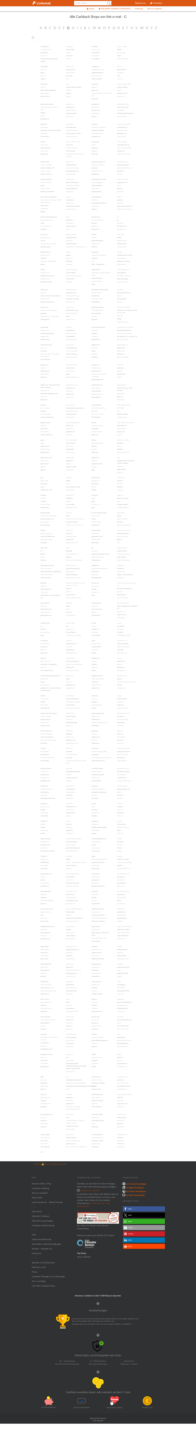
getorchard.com (71, 371)
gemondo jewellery (122, 279)
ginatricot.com (96, 477)
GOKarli (43, 695)
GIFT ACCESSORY (71, 440)
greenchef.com (70, 958)
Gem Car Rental (70, 272)
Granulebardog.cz (46, 891)
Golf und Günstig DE (47, 737)
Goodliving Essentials (98, 774)
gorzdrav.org (95, 812)
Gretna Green (45, 981)
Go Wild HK (44, 640)
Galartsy (68, 93)
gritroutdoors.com (46, 1008)
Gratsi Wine (95, 894)
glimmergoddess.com (72, 554)
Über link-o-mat (39, 1267)
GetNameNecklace (71, 365)
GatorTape (120, 203)
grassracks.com (70, 903)
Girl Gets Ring (70, 504)
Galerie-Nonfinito (122, 87)
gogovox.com (96, 688)
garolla (43, 185)
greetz (119, 970)
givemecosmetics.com (47, 519)
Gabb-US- (44, 69)
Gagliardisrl (120, 72)
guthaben (120, 1123)
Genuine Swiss (70, 319)
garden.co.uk (70, 162)
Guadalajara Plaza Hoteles (74, 1080)
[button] (144, 1208)
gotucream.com (45, 845)
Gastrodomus (70, 200)
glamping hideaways (47, 539)
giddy (42, 443)
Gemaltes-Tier (70, 279)
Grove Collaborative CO (124, 1020)
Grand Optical (70, 877)
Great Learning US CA (98, 915)
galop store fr (70, 104)
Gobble (94, 653)
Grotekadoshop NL (123, 1005)
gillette (43, 487)
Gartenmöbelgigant (97, 182)
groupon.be (95, 1020)
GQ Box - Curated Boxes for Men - (76, 862)
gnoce (42, 635)
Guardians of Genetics (98, 1083)
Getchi (94, 351)
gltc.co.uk (69, 612)
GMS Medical (121, 617)
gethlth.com (120, 354)
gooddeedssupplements (73, 771)
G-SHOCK (95, 46)
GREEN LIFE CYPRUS (123, 929)
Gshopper (95, 1060)
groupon (43, 1026)
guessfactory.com (46, 1097)
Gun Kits (43, 1117)
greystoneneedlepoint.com (48, 991)
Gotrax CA (120, 833)
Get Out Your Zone (46, 345)
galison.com (120, 96)
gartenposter (95, 188)
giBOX (42, 440)
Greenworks (95, 970)
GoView (119, 848)
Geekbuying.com (46, 252)
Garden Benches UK (123, 145)
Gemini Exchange (97, 278)
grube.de (94, 1046)
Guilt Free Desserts (97, 1094)
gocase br (43, 667)
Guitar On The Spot (97, 1100)
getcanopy (95, 348)
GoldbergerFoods (97, 705)
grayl (42, 915)
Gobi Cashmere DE (123, 643)
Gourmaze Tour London (48, 851)
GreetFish (120, 964)
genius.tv (119, 295)
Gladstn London (96, 522)
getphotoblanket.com (72, 377)
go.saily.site (44, 646)
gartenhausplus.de (71, 188)
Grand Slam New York (72, 883)
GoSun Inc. (120, 816)
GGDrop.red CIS (122, 417)
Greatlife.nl (44, 929)
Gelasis (43, 269)
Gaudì (42, 223)
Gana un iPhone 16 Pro (73, 141)
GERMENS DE (45, 339)
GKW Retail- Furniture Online (75, 519)
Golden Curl (120, 702)
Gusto (93, 1123)
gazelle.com (95, 226)
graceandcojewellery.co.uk (99, 859)
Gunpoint (43, 1126)
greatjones (120, 921)
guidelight (44, 1106)
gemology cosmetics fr (123, 275)
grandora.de (120, 877)
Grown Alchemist (71, 1037)
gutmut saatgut (45, 1134)
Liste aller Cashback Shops (43, 1286)
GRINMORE (120, 987)
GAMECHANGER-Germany (125, 113)
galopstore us (96, 107)
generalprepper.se (71, 289)
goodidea (69, 780)
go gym (119, 623)
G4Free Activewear (122, 58)
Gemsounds (44, 289)
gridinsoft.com (45, 994)
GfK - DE (94, 411)
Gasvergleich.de (96, 197)
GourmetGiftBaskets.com (99, 838)
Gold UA (94, 699)
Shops (91, 9)
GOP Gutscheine (122, 786)
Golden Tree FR (45, 725)
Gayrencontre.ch (71, 226)
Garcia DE (95, 154)
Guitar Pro (95, 1103)
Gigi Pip (94, 466)
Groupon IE (69, 1020)
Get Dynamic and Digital (124, 333)
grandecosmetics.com (98, 886)
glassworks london (122, 536)
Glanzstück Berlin (71, 536)
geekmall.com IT (45, 255)
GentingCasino (45, 319)
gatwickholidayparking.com (49, 217)
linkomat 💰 (38, 1164)
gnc (42, 626)
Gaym (68, 217)
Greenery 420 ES (97, 952)
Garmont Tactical (46, 182)
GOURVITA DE (96, 841)
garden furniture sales (123, 154)
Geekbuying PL (121, 246)
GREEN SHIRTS (45, 949)
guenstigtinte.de (122, 1089)
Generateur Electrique (72, 295)
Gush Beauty (95, 1117)
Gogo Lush (95, 682)
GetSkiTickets (121, 374)
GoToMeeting (96, 830)
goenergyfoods (45, 685)
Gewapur (43, 411)
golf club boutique (122, 719)
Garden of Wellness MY (48, 168)
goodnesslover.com (123, 768)
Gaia (118, 75)
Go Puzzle (120, 629)
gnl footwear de (45, 632)
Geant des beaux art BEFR (48, 243)
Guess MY (44, 1094)
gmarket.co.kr (121, 611)
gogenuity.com (70, 685)
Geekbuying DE (121, 243)
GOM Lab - (120, 734)
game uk (94, 116)
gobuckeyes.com (46, 661)
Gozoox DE (44, 868)
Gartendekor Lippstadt (73, 185)
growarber (44, 1034)
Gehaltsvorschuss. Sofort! (124, 255)
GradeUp (120, 856)
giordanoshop (45, 507)
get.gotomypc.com (71, 357)
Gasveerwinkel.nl (71, 209)
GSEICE (94, 1054)
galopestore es (70, 107)
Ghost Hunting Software (73, 422)
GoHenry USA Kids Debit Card (126, 682)
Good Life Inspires (122, 754)
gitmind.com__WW (123, 498)
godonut (119, 664)
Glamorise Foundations (124, 525)
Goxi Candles (45, 865)
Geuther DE (120, 399)
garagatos (94, 151)
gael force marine (97, 75)
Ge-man (43, 240)
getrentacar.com (96, 371)
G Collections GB (46, 49)
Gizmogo (68, 512)
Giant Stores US (121, 425)
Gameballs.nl (121, 110)
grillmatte (94, 987)
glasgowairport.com (72, 542)
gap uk (94, 145)
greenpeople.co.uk (71, 973)
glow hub (120, 591)
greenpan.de (70, 964)
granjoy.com (121, 886)
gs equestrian (70, 1060)
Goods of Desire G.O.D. (124, 780)
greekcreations (70, 932)
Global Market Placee (123, 560)
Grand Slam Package (72, 886)
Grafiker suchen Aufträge (124, 862)
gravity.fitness (121, 894)
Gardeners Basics (71, 165)
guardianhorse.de (97, 1080)
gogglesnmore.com (97, 675)
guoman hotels (70, 1129)
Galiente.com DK (122, 93)
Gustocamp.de (121, 1117)
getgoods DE (121, 348)
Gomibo (43, 748)
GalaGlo (68, 90)
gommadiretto (45, 751)
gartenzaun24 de (122, 182)
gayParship (69, 220)
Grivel (68, 1002)
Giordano (120, 483)
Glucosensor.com (97, 609)
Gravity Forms (96, 903)
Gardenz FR (120, 171)
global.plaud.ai (70, 571)
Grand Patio (69, 880)
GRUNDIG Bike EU (123, 1043)
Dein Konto (37, 1212)
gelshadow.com (45, 279)
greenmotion (44, 967)
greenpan (43, 976)
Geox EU (119, 316)
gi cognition (95, 428)
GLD (118, 542)
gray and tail (120, 903)
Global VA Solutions (47, 574)
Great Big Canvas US (72, 921)
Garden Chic (121, 151)
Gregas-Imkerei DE (122, 973)
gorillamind (69, 803)
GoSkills (119, 803)
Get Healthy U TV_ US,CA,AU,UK (127, 336)
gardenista (95, 168)
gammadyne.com (46, 148)
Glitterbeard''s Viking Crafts (74, 560)
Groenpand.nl (70, 1008)
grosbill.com (120, 999)
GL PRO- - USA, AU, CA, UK (74, 525)
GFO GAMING (96, 417)
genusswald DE (96, 313)
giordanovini (70, 495)
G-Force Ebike (70, 49)
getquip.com (95, 365)
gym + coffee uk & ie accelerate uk (76, 1146)
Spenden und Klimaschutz (43, 1263)
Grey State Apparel (46, 984)
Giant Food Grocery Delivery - (126, 422)
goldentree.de (96, 716)
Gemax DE (69, 282)
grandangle (95, 883)
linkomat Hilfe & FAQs (41, 1184)
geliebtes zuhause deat (47, 275)
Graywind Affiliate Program (74, 909)
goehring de (44, 679)
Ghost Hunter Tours (46, 434)
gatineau (94, 209)
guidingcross (70, 1103)
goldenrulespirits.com (98, 713)
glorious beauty (70, 594)
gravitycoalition (121, 897)
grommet (94, 1002)
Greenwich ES (96, 967)
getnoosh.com (70, 368)
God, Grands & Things (72, 670)
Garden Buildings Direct (124, 148)
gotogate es (69, 830)
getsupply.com (70, 388)
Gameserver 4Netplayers (99, 127)
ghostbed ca (69, 428)
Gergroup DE (44, 336)
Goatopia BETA (96, 646)
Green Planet (44, 946)
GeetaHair (95, 258)
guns (67, 1117)
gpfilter (68, 859)
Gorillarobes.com (71, 806)
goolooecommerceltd (98, 789)
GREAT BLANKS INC (98, 909)
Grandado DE (96, 877)
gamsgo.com (44, 154)
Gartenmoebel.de (97, 185)
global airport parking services (100, 554)
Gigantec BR (70, 457)
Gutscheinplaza (45, 1137)
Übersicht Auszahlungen (42, 1221)
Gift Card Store (70, 443)
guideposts (69, 1097)
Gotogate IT (69, 833)
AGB (34, 1235)
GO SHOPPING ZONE (124, 635)
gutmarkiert (120, 1126)
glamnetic (120, 522)
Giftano (94, 440)
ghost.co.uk (69, 425)
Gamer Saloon (45, 136)
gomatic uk (120, 743)
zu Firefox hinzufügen (136, 1191)
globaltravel (120, 565)
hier (113, 1321)
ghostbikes (69, 434)
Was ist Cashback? (154, 9)
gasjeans (43, 211)
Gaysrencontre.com (97, 220)
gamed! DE (44, 124)
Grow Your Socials (122, 1029)
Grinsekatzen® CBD (123, 991)
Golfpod (94, 734)
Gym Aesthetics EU (97, 1134)
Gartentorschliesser (123, 179)
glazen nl (119, 539)
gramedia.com (45, 886)
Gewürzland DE (96, 405)
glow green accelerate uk (124, 588)
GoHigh (119, 685)
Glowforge (44, 606)
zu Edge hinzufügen (135, 1188)
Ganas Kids (69, 145)
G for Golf (44, 55)
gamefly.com (44, 127)
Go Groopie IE (96, 635)
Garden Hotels (45, 162)
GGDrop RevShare (122, 414)
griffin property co (71, 987)
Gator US (120, 197)
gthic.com (44, 1080)
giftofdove (120, 443)
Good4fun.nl (44, 771)
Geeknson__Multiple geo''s (48, 261)
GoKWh (43, 702)
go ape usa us (70, 629)
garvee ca (120, 188)
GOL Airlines (44, 705)
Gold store (95, 695)
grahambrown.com (46, 874)
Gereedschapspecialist (47, 333)
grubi (118, 1034)
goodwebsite (70, 786)
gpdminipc (69, 856)
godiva (119, 658)
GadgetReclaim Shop (98, 69)
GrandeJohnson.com (123, 874)
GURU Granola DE (97, 1114)
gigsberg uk (120, 466)
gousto (94, 845)
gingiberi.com (96, 480)
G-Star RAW (95, 55)
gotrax (119, 830)
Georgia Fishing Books (124, 307)
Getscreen (120, 365)
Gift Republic (70, 449)
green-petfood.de (71, 946)
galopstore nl (70, 116)
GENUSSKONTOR (97, 310)
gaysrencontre (96, 217)
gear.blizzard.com (71, 237)
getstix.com (44, 396)
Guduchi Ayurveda (122, 1083)
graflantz (119, 865)
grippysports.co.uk (46, 1002)
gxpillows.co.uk (70, 1143)
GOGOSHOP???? (97, 685)
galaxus (68, 96)
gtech (42, 1077)
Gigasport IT (95, 457)
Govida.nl (120, 845)
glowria (68, 606)
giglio (93, 470)
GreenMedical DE (46, 964)
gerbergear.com (45, 330)
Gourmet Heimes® (71, 841)
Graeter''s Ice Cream (123, 859)
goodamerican (45, 774)
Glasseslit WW (96, 539)
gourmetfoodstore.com (73, 848)
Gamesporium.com (97, 133)
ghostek (94, 422)
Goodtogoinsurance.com (48, 798)
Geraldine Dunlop (122, 322)
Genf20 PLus (95, 295)
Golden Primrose (46, 719)
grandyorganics (121, 883)
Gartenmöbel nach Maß (99, 179)
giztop (68, 516)
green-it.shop (44, 958)
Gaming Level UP (122, 127)
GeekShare (69, 261)
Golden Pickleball (46, 716)
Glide (67, 548)
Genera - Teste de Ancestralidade (50, 295)
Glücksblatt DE (70, 615)
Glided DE (69, 551)
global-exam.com (71, 565)
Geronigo (69, 327)
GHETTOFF (44, 428)
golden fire (120, 705)
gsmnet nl (120, 1060)
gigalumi (43, 470)
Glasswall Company (123, 533)
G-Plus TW (69, 55)
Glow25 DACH (45, 603)
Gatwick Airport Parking (124, 209)
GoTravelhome (121, 824)
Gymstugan (120, 1140)
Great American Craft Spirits (74, 918)
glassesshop (95, 542)
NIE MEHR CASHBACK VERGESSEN (115, 9)
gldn (42, 551)
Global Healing (121, 557)
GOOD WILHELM (46, 768)
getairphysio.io (96, 345)
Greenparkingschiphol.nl (73, 970)
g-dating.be (69, 46)
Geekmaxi (44, 258)
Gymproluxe (95, 1146)
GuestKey (43, 1100)
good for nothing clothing (99, 751)
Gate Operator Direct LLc (99, 203)
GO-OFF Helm (45, 643)
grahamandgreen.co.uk (124, 868)
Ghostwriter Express (98, 425)
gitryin (119, 501)
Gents (68, 316)
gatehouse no (96, 206)
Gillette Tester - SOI (46, 490)
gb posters (120, 223)
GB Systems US (121, 226)
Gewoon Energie (45, 414)
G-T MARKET (96, 58)
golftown (119, 731)
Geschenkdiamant (71, 339)
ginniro (94, 487)
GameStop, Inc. (96, 136)
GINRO (94, 490)
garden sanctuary (46, 171)
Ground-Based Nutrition (48, 1020)
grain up (43, 880)
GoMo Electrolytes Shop (48, 757)
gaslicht (68, 197)
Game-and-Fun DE (122, 107)
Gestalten (94, 333)
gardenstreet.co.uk (122, 162)
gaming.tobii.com (122, 130)
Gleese (43, 557)
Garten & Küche (45, 188)
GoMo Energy (45, 760)
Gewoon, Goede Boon (47, 417)
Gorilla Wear (44, 816)
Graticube (95, 891)
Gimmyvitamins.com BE (73, 487)
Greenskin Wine (71, 976)
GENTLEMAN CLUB (72, 310)
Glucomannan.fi (96, 603)
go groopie (95, 632)
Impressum (36, 1253)
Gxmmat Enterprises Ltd (73, 1140)
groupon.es (95, 1029)
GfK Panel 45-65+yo (98, 414)
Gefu (93, 261)
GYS (42, 1152)
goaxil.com (95, 650)
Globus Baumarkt (46, 589)
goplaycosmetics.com (123, 789)
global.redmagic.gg (71, 574)
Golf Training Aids (46, 731)
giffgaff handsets (45, 449)
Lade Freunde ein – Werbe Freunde (47, 1202)
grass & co (44, 903)
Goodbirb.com (45, 777)
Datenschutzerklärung (41, 1240)
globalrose (95, 574)
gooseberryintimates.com (99, 792)
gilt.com (68, 483)
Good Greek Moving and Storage (101, 757)
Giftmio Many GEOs (123, 440)
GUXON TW (44, 1143)
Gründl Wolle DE (122, 1046)
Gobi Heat (120, 650)
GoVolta (119, 851)
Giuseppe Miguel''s (122, 504)
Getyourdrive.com (97, 385)
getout (68, 374)
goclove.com (70, 667)
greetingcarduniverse (123, 967)
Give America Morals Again (49, 516)
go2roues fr (44, 653)
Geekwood (95, 252)
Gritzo (68, 999)
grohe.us (94, 999)
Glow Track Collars (122, 597)
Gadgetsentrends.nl (97, 72)
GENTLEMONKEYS (72, 313)
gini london (95, 483)
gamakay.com (96, 110)
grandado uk (95, 880)
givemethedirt (45, 522)
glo (92, 548)
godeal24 (94, 667)
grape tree (44, 894)
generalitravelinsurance (47, 302)
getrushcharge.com (97, 379)
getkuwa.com (45, 365)
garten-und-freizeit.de (72, 182)
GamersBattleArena (72, 130)
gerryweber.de (70, 330)
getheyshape (121, 351)
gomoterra (69, 751)
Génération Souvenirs (72, 299)
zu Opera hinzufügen (135, 1195)
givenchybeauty (45, 525)
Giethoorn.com (45, 446)
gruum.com (69, 1054)
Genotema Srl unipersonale (49, 310)
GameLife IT (44, 133)
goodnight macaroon (123, 771)
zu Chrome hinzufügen (136, 1184)
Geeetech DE (95, 243)
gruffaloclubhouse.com (124, 1040)
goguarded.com (121, 675)
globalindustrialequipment (99, 568)
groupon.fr (120, 1016)
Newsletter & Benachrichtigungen (46, 1244)
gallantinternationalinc (47, 104)
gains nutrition (45, 93)
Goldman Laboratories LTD (100, 722)
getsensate (120, 368)
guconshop (120, 1080)
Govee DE (120, 841)
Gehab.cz (120, 252)
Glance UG (69, 533)
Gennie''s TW (44, 307)
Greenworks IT (96, 976)
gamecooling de (122, 116)
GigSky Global (121, 469)
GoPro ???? (120, 795)
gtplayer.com (44, 1086)
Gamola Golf (44, 151)
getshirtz (119, 371)
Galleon (43, 112)
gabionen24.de (70, 69)
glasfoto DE (69, 539)
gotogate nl (95, 821)
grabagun (69, 868)
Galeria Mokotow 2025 (124, 84)
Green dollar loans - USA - (99, 938)
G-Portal (68, 58)
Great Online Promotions (99, 918)
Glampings (44, 542)
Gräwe (119, 900)
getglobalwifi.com (122, 345)
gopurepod (44, 803)
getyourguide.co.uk (97, 394)
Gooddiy (68, 774)
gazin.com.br (95, 229)
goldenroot (69, 725)
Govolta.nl (44, 856)
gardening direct (71, 174)
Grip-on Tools (45, 999)
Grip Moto (120, 994)
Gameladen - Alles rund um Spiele (51, 130)
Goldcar (94, 708)
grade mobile (95, 868)
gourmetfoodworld (71, 851)
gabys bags (69, 75)
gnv (67, 626)
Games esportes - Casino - (74, 133)
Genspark (43, 313)
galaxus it (94, 87)
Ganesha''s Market (71, 148)
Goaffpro (69, 640)
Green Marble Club (123, 935)
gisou (93, 507)
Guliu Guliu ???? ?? (122, 1103)
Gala (67, 84)
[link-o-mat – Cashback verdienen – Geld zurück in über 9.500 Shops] (41, 2)
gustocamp (95, 1126)
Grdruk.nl (69, 915)
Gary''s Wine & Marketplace (49, 197)
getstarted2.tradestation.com (49, 393)
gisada (93, 498)
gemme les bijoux (97, 281)
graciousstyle (95, 865)
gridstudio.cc (70, 981)
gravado (94, 897)
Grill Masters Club (71, 991)
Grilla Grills (69, 994)
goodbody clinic (45, 780)
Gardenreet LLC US (97, 171)
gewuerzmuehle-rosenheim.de (75, 408)
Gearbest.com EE (71, 243)
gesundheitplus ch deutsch (125, 327)
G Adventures (45, 46)
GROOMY (95, 1008)
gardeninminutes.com (98, 165)
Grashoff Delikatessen (47, 900)
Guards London (96, 1089)
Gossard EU (120, 812)
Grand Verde (95, 874)
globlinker (44, 583)
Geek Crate (120, 234)
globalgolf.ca (95, 565)
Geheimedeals (121, 258)
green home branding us (124, 926)
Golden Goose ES (122, 708)
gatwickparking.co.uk (47, 220)
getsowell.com (45, 390)
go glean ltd (95, 629)
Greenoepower (45, 970)
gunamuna (44, 1120)
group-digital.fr (45, 1023)
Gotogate (69, 827)
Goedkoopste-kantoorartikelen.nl (50, 675)
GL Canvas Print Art (72, 522)
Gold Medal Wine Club (73, 702)
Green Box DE (96, 926)
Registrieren (140, 3)
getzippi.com (121, 393)
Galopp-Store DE (71, 113)
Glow (93, 595)
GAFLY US (120, 66)
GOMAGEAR (121, 737)
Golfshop (94, 740)
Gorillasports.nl (70, 812)
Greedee (68, 929)
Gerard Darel (44, 327)
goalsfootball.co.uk (71, 653)
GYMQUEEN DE (122, 1134)
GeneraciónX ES (45, 299)
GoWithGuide (45, 862)
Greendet (94, 946)
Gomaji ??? (120, 740)
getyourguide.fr (121, 385)
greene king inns (96, 949)
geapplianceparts (46, 246)
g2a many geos (121, 52)
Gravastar (94, 900)
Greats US (44, 935)
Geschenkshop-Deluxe (98, 327)
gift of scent (69, 446)
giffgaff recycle (45, 452)
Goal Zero (69, 646)
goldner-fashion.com (123, 713)
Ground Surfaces (46, 1016)
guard (68, 1089)
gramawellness (45, 883)
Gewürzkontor (70, 417)
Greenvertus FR (96, 964)
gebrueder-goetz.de (97, 240)
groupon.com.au (97, 1026)
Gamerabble (69, 124)
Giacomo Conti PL (97, 431)
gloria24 (68, 591)
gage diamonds (121, 69)
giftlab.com (95, 452)
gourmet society (71, 845)
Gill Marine (44, 483)
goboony (43, 658)
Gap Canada (95, 141)
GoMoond (69, 748)
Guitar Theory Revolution (124, 1094)
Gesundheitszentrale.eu (124, 330)
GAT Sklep (95, 200)
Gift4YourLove (70, 452)
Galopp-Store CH (71, 110)
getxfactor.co (70, 397)
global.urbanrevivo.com (73, 577)
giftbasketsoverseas (97, 443)
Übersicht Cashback (40, 1216)
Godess (94, 670)
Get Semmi (44, 351)
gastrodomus (70, 203)
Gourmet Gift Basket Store (74, 838)
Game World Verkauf (123, 104)
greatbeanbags (121, 915)
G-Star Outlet (96, 52)
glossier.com (95, 583)
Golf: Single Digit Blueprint (48, 740)
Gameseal (94, 124)
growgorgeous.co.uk (47, 1049)
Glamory (43, 530)
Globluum (44, 586)
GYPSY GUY (120, 1143)
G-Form (68, 52)
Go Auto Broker (71, 632)
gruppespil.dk (45, 1066)
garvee (119, 185)
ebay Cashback (83, 1257)
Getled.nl (43, 368)
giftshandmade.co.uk (123, 452)
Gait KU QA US (45, 96)
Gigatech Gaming (97, 463)
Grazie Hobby (70, 912)
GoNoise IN (95, 748)
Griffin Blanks (70, 984)
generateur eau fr (71, 292)
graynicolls (44, 918)
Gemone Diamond (122, 282)
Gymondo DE (96, 1143)
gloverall (94, 589)
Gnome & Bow (70, 623)
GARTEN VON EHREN (47, 191)
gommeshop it (45, 754)
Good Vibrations (122, 760)
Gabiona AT (69, 66)
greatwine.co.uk (45, 938)
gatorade (119, 200)
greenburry (69, 952)
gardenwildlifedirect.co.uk (125, 168)
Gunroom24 (70, 1114)
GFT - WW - (120, 408)
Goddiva (94, 661)
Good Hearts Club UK (98, 760)
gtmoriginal (44, 1083)
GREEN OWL (121, 938)
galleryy (43, 116)
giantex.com (120, 431)
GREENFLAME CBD (98, 958)
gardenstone (95, 174)
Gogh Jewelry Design (98, 679)
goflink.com (69, 675)
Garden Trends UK (46, 174)
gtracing (43, 1089)
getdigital (94, 354)
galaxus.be (95, 90)
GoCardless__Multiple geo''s (49, 664)
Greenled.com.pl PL (123, 958)
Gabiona (43, 75)
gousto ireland (96, 848)
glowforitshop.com (46, 609)
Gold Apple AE (45, 708)
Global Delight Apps (98, 557)
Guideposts (69, 1100)
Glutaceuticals (96, 615)
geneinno (43, 292)
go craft (94, 626)
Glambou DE (95, 525)
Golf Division (121, 722)
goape (93, 640)
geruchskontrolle (71, 333)
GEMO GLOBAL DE (123, 269)
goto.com (69, 824)
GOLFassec (44, 743)
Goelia (42, 682)
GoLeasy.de (120, 716)
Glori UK (68, 588)
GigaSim (68, 463)
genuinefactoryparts (98, 307)
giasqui (119, 434)
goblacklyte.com (122, 653)
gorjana (68, 816)
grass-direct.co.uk (71, 891)
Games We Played (71, 136)
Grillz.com (95, 991)
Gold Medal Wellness (72, 699)
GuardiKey (95, 1086)
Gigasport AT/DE (71, 466)
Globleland (120, 577)
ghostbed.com (70, 431)
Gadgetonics (95, 66)
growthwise (69, 1046)
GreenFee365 (96, 955)
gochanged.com (71, 658)
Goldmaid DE (96, 719)
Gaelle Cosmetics (97, 79)
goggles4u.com (70, 688)
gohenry (119, 679)
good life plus (121, 757)
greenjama (120, 952)
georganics (95, 319)
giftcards (94, 446)
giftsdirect (120, 449)
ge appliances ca (45, 237)
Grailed (43, 877)
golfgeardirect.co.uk (72, 743)
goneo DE (69, 757)
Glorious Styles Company (73, 597)
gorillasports (69, 809)
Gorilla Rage (44, 812)
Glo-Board (95, 551)
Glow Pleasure (121, 594)
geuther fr (43, 405)
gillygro (68, 480)
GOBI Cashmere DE (123, 646)
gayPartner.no (70, 223)
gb (118, 217)
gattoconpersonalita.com (124, 206)
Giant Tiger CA (121, 428)
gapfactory (95, 148)
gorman (94, 803)
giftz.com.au (44, 460)
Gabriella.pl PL (70, 72)
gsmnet (94, 1066)
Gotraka (119, 821)
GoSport (119, 809)
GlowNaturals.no (46, 612)
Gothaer (43, 824)
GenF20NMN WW (97, 299)
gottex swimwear (46, 838)
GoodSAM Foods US (47, 789)
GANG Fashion (70, 151)
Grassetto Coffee (71, 897)
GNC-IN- (43, 629)
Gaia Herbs (44, 84)
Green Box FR (96, 929)
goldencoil (69, 719)
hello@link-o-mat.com (89, 1191)
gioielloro (120, 480)
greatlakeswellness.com (47, 926)
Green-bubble (45, 955)
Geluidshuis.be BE (46, 282)
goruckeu (94, 809)
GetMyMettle (45, 374)
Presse (34, 1272)
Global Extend (96, 560)
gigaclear (43, 466)
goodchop (69, 768)
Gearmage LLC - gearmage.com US (76, 246)
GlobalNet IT (95, 571)
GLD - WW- (44, 548)
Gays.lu (68, 229)
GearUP (94, 234)
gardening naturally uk (98, 162)
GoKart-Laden (45, 699)
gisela (93, 501)
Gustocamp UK (121, 1114)
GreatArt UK (121, 909)
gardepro (119, 174)
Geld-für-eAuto (45, 272)
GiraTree (68, 501)
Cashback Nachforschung (43, 1226)
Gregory (119, 976)
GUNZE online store (72, 1126)
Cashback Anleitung (40, 1188)
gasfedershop (45, 208)
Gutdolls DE (120, 1120)
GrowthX (94, 1034)
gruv (67, 1057)
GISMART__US (96, 504)
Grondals (94, 1005)
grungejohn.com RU (47, 1054)
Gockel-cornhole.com (72, 661)
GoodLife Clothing (97, 768)
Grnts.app (69, 1005)
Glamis (119, 516)
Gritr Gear (44, 1005)
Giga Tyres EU (45, 463)
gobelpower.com (122, 640)
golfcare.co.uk (70, 737)
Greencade (69, 955)
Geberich (94, 237)
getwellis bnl (70, 394)
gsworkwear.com (122, 1063)
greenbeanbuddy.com (72, 949)
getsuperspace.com (72, 385)
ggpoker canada (45, 422)
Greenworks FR (96, 973)
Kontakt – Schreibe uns (42, 1249)
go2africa (43, 650)
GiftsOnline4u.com (46, 457)
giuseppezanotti (45, 512)
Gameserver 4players (98, 130)
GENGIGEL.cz (96, 302)
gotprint (94, 833)
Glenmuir (43, 560)
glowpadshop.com (46, 615)
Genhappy (120, 289)
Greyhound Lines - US (47, 987)
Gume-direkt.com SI (46, 1114)
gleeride (43, 554)
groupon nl (69, 1026)
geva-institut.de (45, 408)
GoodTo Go (44, 795)
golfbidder (69, 734)
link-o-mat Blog (38, 1281)
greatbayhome (121, 912)
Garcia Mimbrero (122, 141)
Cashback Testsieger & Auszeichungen (48, 1277)
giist (42, 477)
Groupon (43, 1029)
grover (119, 1023)
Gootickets (95, 798)
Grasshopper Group (72, 900)
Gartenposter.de (96, 191)
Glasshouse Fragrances (124, 530)
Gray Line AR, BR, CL (47, 909)
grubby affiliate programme (100, 1040)
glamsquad (69, 530)
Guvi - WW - (44, 1140)
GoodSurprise (45, 792)
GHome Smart (45, 431)
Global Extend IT (122, 548)
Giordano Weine (45, 504)
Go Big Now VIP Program (73, 635)
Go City (94, 623)
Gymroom (120, 1137)
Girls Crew (95, 495)
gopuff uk (120, 798)
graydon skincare (46, 912)
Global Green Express (123, 554)
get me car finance (122, 339)
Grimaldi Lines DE (97, 994)
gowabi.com (44, 859)
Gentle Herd (69, 307)
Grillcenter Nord (96, 981)
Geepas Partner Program (99, 255)
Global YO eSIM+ (46, 577)
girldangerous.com (71, 507)
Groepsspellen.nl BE (72, 1011)
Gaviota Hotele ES (46, 226)
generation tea (70, 302)
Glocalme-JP (44, 592)
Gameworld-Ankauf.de (124, 124)
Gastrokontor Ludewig (72, 206)
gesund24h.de (96, 339)
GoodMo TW (96, 777)
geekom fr (69, 258)
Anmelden (157, 3)
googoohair (69, 798)
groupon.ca (95, 1023)
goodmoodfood (96, 780)
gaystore (94, 223)
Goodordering (121, 774)
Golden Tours (45, 722)
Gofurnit (68, 682)
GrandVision (121, 880)
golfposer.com (96, 737)
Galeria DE (95, 99)
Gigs (118, 457)
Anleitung (139, 9)
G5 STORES (44, 66)
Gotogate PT (95, 824)
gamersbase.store (71, 127)
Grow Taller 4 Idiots (123, 1026)
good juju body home (123, 751)
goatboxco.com (96, 643)
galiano (119, 90)
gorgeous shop (45, 806)
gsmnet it (120, 1057)
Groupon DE (70, 1016)
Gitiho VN (120, 495)
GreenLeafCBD (121, 955)
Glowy (68, 609)
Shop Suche (37, 1198)
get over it (44, 348)
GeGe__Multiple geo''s (98, 264)
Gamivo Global (121, 136)
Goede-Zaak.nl (121, 670)
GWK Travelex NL (71, 1137)
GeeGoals (94, 246)
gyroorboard (121, 1146)
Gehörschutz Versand (123, 261)
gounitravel (44, 848)
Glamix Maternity (122, 519)
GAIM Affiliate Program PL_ (49, 90)
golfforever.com (71, 740)
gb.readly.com (121, 229)
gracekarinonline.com (98, 862)
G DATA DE (44, 52)
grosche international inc (124, 1002)
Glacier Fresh (95, 516)
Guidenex (69, 1094)
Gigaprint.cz (69, 460)
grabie (93, 856)
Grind (119, 981)
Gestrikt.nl (95, 336)
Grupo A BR (44, 1063)
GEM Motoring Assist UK (73, 275)
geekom (43, 264)
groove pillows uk (97, 1011)
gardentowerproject (123, 165)
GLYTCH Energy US (123, 603)
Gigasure (94, 460)
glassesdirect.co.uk (97, 536)
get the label (69, 345)
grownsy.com (70, 1040)
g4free (119, 55)
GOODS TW (44, 786)
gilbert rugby (44, 480)
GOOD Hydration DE (123, 748)
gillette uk (69, 477)
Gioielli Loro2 (121, 477)
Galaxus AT (95, 84)
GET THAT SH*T (45, 359)
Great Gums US (96, 912)
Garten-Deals (70, 179)
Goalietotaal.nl (70, 650)
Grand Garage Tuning (72, 874)
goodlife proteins (97, 771)
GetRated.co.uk (96, 368)
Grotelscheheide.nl (122, 1008)
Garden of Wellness (46, 165)
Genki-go (120, 302)
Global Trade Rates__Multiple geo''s (51, 571)
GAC (67, 79)
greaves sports (70, 926)
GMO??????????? (122, 614)
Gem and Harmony (71, 269)
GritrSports (44, 1011)
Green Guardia (96, 941)
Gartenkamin (70, 191)
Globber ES (120, 568)
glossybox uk (95, 586)
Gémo (93, 284)
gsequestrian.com (97, 1057)
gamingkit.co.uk (122, 133)
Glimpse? (69, 557)
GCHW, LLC (44, 234)
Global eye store (122, 551)
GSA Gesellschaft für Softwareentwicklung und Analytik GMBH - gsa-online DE (76, 1066)
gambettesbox (96, 113)
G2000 (119, 49)
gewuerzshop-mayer (72, 411)
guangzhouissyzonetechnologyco (76, 1083)
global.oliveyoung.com (73, 568)
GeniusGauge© (121, 299)
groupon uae (95, 1016)
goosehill (94, 795)
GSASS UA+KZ (70, 1071)
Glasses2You (95, 533)
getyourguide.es (96, 397)
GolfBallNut (69, 731)
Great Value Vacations (98, 921)
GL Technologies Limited (99, 512)
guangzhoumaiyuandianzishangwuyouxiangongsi (80, 1086)
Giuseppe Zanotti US (123, 507)
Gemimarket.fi (96, 269)
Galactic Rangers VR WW (73, 87)
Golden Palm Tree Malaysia (49, 713)
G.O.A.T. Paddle (122, 46)
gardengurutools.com (72, 171)
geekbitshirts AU (122, 240)
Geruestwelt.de (70, 336)
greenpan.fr (69, 967)
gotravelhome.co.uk (123, 827)
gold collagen (70, 695)
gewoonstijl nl (70, 405)
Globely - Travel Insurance (125, 574)
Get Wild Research (71, 348)
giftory (119, 446)
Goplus (119, 792)
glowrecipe (69, 603)
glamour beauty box (47, 533)
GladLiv (94, 519)
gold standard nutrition (73, 708)
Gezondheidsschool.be (98, 408)
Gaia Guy (120, 79)
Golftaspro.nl (95, 743)
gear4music (69, 240)
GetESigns (95, 357)
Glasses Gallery (96, 530)
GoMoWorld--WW (71, 754)
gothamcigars (45, 830)
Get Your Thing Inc (71, 354)
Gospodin (120, 806)
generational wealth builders (100, 289)
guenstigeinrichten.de (123, 1086)
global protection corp (47, 565)
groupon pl (69, 1029)
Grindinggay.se (121, 984)
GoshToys (94, 816)
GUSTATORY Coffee (98, 1120)
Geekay (119, 237)
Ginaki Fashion (70, 490)
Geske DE (94, 330)
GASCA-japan (45, 205)
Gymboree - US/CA (97, 1140)
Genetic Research (97, 292)
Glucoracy (95, 606)
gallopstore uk (45, 119)
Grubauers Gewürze (97, 1037)
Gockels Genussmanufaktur (74, 664)
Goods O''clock (121, 777)
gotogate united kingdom (99, 827)
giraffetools (69, 498)
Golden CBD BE (122, 699)
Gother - (43, 833)
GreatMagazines (45, 932)
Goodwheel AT (70, 789)
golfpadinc (95, 731)
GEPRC (119, 319)
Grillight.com (95, 984)
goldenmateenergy (71, 722)
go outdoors (120, 626)
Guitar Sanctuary (97, 1106)
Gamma (43, 141)
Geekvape (69, 264)
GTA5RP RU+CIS (122, 1066)
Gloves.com (95, 592)
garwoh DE (120, 191)
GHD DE (43, 425)
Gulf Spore (120, 1100)
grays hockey (44, 921)
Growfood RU (45, 1043)
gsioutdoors (95, 1063)
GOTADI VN (44, 821)
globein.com (121, 571)
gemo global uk (121, 272)
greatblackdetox (122, 918)
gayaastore (44, 229)
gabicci (43, 72)
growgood (44, 1046)
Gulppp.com (121, 1106)
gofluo (68, 679)
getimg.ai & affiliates (123, 357)
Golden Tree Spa (71, 716)
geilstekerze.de (121, 264)
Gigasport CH (70, 470)
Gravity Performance (123, 891)
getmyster (43, 377)
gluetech (94, 612)
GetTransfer (69, 391)
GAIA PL (43, 87)
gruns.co (43, 1057)
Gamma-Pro (44, 145)
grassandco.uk (70, 894)
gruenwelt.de (121, 1037)
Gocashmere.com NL (47, 670)
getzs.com (120, 396)
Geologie (94, 316)
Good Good (95, 754)
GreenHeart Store (122, 949)
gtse (67, 1077)
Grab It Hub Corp (71, 865)
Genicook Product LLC (124, 292)
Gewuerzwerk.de (71, 414)
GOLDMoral (95, 725)
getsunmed (44, 399)
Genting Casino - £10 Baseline (50, 316)
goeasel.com (121, 667)
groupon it (69, 1023)
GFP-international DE (123, 405)
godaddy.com (96, 658)
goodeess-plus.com (72, 777)
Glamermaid (120, 512)
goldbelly (94, 702)
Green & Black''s (71, 935)
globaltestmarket (97, 577)
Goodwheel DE (70, 792)
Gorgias (43, 809)
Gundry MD (44, 1123)
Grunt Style (44, 1060)
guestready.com (45, 1103)
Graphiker (44, 897)
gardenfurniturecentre (72, 168)
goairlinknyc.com (71, 643)
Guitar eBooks (96, 1097)
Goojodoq (95, 786)
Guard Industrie (96, 1077)
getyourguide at (96, 388)
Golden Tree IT (70, 713)
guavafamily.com (122, 1077)
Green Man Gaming (123, 932)
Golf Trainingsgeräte (47, 734)
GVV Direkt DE (45, 1146)
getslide (119, 377)
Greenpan (44, 973)
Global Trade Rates (46, 568)
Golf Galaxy (120, 725)
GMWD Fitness (45, 623)
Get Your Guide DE (71, 351)
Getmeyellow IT (45, 371)
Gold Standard (70, 705)
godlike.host (120, 661)
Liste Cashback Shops (54, 1164)
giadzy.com (95, 434)
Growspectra (70, 1043)
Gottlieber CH (45, 841)
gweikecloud (70, 1134)
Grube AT (94, 1043)
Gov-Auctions (96, 851)
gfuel (118, 411)
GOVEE (119, 838)
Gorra (93, 806)
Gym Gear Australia (97, 1137)
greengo (119, 946)
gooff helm (69, 795)
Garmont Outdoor (46, 179)
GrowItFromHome (71, 1034)
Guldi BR (119, 1097)
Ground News (121, 1011)
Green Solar (44, 952)
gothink (68, 821)
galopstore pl (95, 104)
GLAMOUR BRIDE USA (48, 536)
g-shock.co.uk (96, 49)
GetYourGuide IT (97, 391)
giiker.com (120, 472)
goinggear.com (121, 688)
